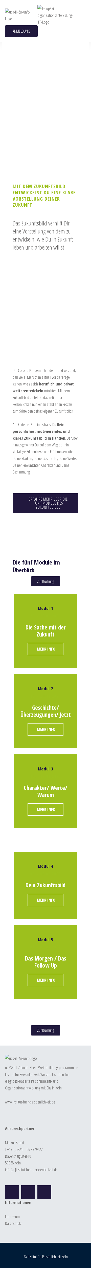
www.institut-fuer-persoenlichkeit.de (30, 1102)
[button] (79, 15)
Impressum (12, 1216)
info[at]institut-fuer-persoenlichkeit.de (31, 1169)
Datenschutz (13, 1223)
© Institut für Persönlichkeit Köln (46, 1256)
